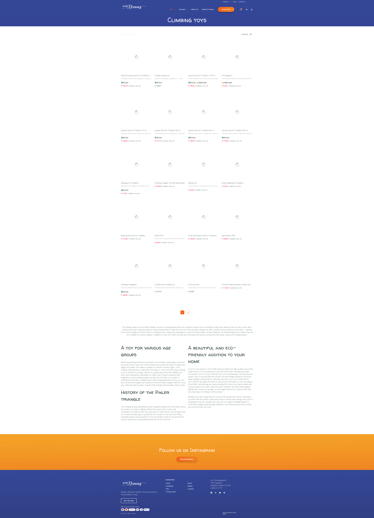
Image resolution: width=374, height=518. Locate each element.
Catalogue (169, 486)
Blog (234, 2)
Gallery (182, 9)
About (189, 483)
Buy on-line (129, 501)
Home (168, 483)
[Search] (251, 9)
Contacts (242, 2)
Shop (171, 9)
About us (194, 9)
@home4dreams (187, 459)
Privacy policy (171, 492)
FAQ (167, 489)
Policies (225, 2)
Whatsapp (226, 9)
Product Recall (208, 9)
